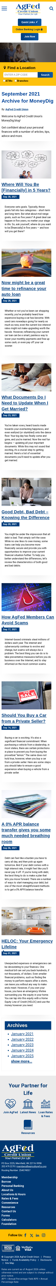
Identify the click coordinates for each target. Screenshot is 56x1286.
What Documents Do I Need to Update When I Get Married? (25, 403)
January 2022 (22, 1039)
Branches (22, 80)
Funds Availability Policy (24, 1260)
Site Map (9, 1263)
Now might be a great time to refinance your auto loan (24, 288)
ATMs (9, 80)
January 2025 (22, 1056)
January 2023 (22, 1045)
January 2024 (22, 1050)
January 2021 (22, 1034)
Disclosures (46, 1260)
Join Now (29, 36)
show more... (21, 1061)
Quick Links (28, 22)
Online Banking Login (28, 29)
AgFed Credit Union (16, 109)
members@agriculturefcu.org (31, 1166)
